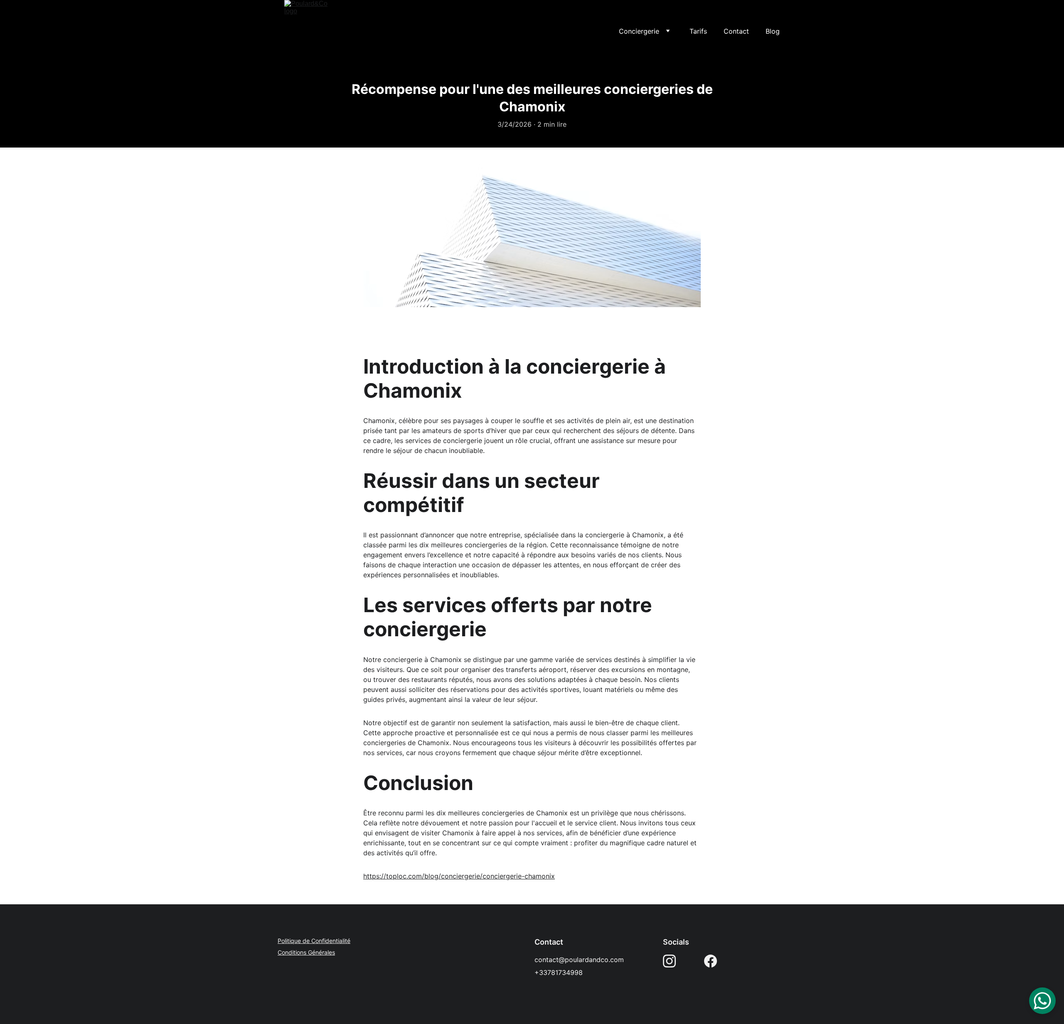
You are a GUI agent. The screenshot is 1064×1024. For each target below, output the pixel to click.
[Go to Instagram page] (669, 961)
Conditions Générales (306, 952)
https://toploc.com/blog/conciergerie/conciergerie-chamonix (459, 876)
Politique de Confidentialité (314, 940)
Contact (736, 31)
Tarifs (698, 31)
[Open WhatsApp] (1042, 1000)
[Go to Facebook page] (710, 961)
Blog (773, 31)
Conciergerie (639, 31)
